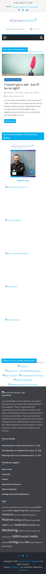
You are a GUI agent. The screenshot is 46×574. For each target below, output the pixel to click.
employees (17, 515)
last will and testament (13, 96)
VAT (41, 542)
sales (16, 536)
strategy (13, 542)
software (5, 542)
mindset (21, 531)
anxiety (21, 507)
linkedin (31, 525)
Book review (7, 469)
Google (33, 520)
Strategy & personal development (15, 494)
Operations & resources (13, 80)
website (9, 546)
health (38, 520)
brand (25, 507)
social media (29, 536)
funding (17, 519)
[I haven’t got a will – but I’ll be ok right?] (23, 65)
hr (9, 525)
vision (4, 546)
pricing (34, 531)
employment (25, 515)
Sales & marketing (9, 489)
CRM (26, 510)
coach (4, 511)
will (23, 96)
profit (38, 531)
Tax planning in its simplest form (15, 450)
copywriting (18, 510)
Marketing (9, 530)
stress (22, 542)
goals (29, 520)
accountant (14, 507)
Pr (31, 531)
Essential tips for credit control (14, 445)
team (31, 542)
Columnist (6, 474)
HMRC (5, 525)
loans (37, 525)
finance (7, 519)
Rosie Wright (25, 93)
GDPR (24, 520)
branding (31, 507)
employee (7, 514)
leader (12, 525)
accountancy (6, 507)
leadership (21, 524)
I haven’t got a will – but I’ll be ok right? (21, 86)
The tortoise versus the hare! (23, 6)
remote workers (7, 537)
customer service (34, 511)
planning (27, 531)
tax (27, 542)
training (36, 542)
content (9, 510)
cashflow (38, 507)
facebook (33, 515)
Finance (5, 479)
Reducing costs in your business (15, 455)
